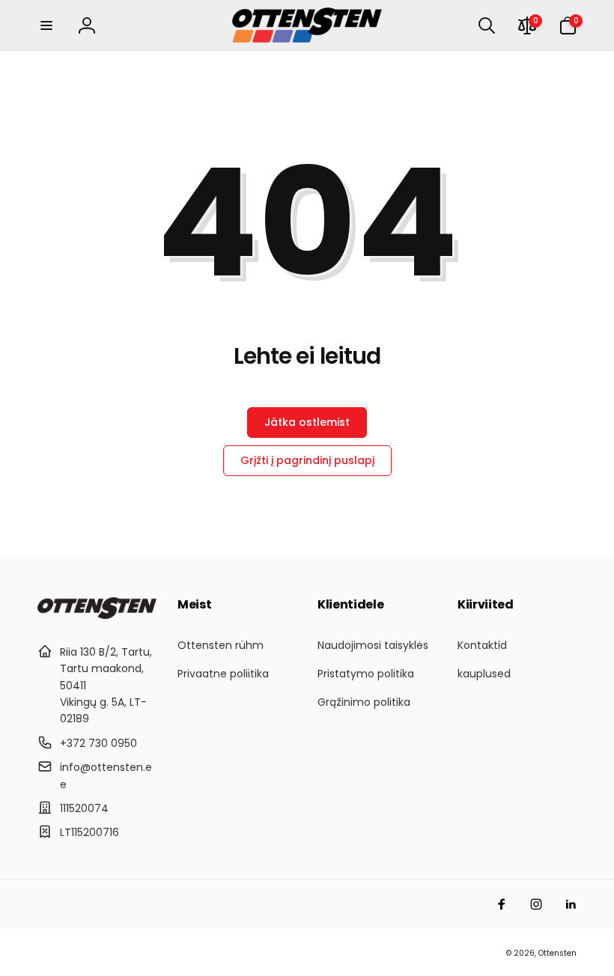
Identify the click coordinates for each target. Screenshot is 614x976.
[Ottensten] (96, 614)
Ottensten (557, 953)
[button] (46, 25)
